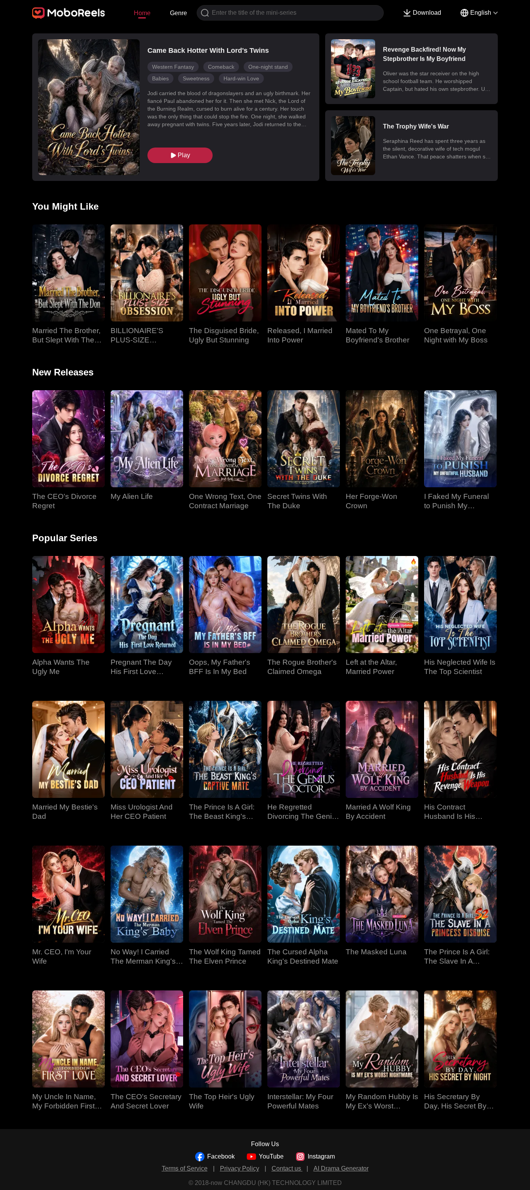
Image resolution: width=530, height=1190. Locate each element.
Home (142, 13)
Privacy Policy (239, 1168)
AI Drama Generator (341, 1168)
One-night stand (268, 67)
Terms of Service (185, 1168)
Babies (160, 78)
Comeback (221, 67)
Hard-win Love (241, 78)
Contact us (287, 1168)
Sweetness (196, 78)
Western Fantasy (173, 67)
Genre (178, 13)
